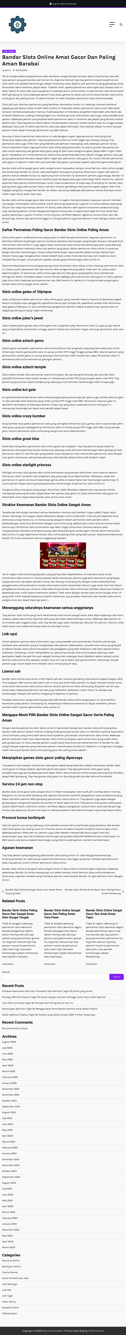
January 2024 (9, 1224)
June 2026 (7, 1053)
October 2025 (9, 1100)
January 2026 (9, 1083)
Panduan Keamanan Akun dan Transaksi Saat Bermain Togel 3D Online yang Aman (47, 991)
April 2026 (7, 1065)
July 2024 (7, 1188)
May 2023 (7, 1235)
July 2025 (7, 1118)
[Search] (121, 24)
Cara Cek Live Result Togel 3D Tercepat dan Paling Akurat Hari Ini (37, 1003)
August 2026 (9, 1041)
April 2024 (7, 1206)
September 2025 (11, 1106)
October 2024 (9, 1171)
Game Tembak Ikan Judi (15, 1278)
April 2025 (7, 1135)
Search (6, 971)
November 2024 (11, 1165)
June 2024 (7, 1194)
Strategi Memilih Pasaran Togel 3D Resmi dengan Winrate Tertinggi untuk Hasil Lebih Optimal (54, 997)
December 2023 (10, 1229)
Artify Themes (95, 1330)
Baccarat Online (11, 1260)
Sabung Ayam (9, 1313)
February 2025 (10, 1147)
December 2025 (10, 1089)
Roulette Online (10, 1307)
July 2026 (7, 1047)
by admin (6, 70)
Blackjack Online (11, 1266)
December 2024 (10, 1159)
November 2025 (11, 1094)
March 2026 (8, 1071)
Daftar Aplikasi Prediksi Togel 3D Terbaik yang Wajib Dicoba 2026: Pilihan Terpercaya (48, 1014)
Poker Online (9, 1301)
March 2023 (8, 1247)
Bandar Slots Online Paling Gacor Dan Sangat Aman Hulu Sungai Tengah (19, 914)
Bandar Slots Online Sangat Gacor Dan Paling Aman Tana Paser (62, 914)
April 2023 (7, 1241)
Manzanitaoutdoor (52, 1330)
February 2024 (10, 1218)
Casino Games (10, 1272)
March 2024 (8, 1212)
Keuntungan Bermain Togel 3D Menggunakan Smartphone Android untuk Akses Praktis (49, 1008)
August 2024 (9, 1182)
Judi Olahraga (9, 1284)
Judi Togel (8, 51)
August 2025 (9, 1112)
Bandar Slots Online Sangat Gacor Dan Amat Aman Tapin (104, 914)
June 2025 (7, 1124)
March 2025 (8, 1141)
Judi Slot (6, 1290)
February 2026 (10, 1077)
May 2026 (7, 1059)
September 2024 (11, 1177)
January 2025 (9, 1153)
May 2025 (7, 1130)
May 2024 (7, 1200)
